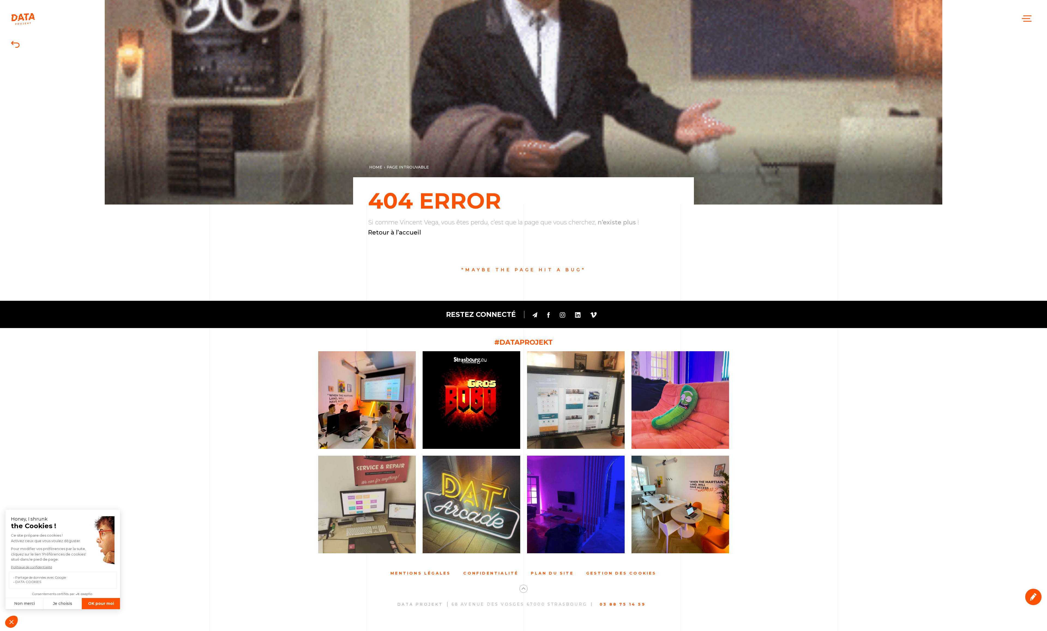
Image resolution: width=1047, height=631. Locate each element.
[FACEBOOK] (548, 314)
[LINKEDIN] (578, 314)
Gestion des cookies (621, 573)
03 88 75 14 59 (623, 604)
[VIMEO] (593, 314)
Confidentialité (490, 573)
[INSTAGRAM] (562, 314)
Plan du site (552, 573)
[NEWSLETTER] (534, 314)
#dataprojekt (523, 342)
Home (375, 167)
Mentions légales (420, 573)
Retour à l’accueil (394, 232)
